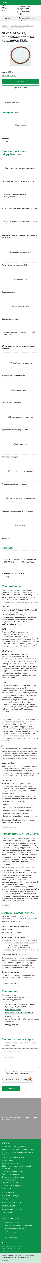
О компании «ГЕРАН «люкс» (20, 834)
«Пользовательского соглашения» (17, 1073)
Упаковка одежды (10, 457)
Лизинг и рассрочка (12, 1209)
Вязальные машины (11, 319)
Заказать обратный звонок (15, 1232)
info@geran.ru (22, 14)
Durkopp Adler (9, 763)
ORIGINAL (7, 651)
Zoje (4, 682)
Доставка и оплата (11, 1202)
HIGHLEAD (7, 780)
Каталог (6, 1143)
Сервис (5, 1199)
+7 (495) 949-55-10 (23, 11)
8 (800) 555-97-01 (23, 9)
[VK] (4, 1030)
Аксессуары (7, 538)
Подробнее (5, 905)
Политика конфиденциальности (11, 1249)
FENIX (5, 716)
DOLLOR (6, 606)
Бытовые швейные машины (14, 484)
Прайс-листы (8, 1206)
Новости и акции (10, 1196)
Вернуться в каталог (13, 102)
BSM (4, 629)
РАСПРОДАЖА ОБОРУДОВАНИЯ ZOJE (18, 181)
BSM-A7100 (6, 138)
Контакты (7, 1212)
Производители (12, 586)
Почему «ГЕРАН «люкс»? (18, 912)
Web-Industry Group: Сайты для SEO (12, 1251)
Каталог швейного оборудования (15, 152)
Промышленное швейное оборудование (20, 208)
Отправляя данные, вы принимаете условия (20, 1072)
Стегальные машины (11, 403)
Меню (7, 19)
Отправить (10, 1088)
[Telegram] (17, 1030)
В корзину (20, 81)
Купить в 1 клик (20, 88)
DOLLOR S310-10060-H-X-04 (13, 574)
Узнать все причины (9, 983)
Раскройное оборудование (13, 376)
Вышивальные (8, 292)
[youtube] (10, 1030)
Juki (3, 745)
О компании (8, 1192)
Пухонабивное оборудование (15, 430)
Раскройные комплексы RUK (14, 265)
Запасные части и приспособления (17, 511)
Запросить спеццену (9, 75)
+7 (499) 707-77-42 (23, 6)
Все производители (9, 827)
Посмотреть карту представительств (19, 1012)
